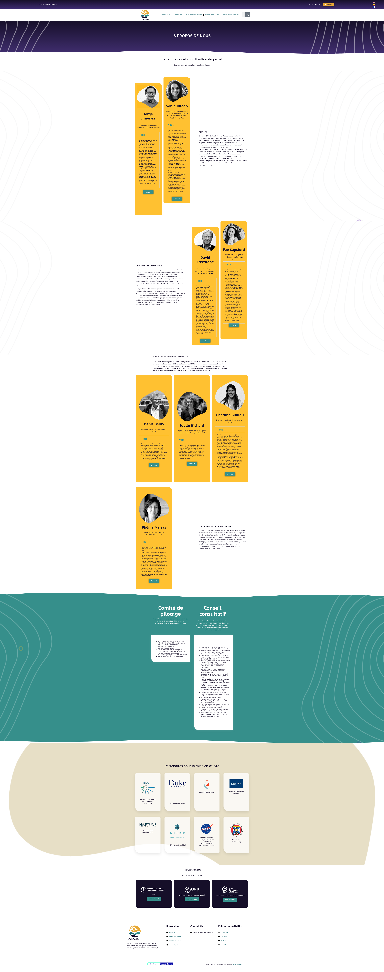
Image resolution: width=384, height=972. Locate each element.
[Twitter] (316, 4)
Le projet (178, 15)
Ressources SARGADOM (212, 15)
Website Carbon (166, 964)
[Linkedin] (312, 4)
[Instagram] (309, 4)
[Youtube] (319, 4)
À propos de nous (166, 15)
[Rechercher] (247, 14)
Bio (143, 134)
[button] (328, 4)
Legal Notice (237, 965)
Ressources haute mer (231, 15)
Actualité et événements (193, 15)
